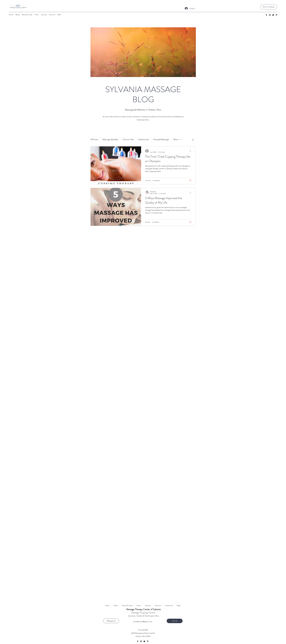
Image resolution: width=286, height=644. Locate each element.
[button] (193, 140)
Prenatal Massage (161, 139)
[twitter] (273, 15)
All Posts (94, 139)
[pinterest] (276, 15)
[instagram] (270, 15)
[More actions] (191, 151)
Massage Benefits (110, 139)
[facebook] (266, 15)
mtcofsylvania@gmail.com (142, 621)
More (175, 139)
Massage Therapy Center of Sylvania (143, 609)
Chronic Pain (128, 139)
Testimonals (143, 139)
